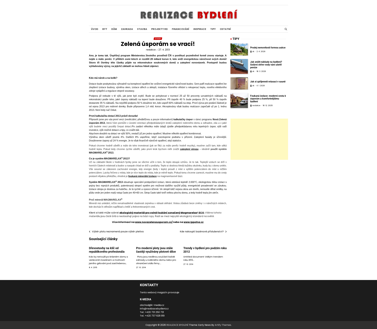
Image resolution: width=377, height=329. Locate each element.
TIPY (213, 29)
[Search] (286, 29)
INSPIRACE (199, 29)
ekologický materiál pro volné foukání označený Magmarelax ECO (161, 212)
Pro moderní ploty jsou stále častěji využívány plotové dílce (156, 249)
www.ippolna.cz (194, 222)
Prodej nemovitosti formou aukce (268, 47)
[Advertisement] (259, 139)
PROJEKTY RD (159, 29)
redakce (151, 49)
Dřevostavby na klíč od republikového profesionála (107, 249)
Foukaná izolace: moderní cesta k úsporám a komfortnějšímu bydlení (268, 98)
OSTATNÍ (225, 29)
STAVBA (142, 29)
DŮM (114, 29)
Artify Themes (223, 325)
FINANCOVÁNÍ (180, 29)
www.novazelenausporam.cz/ (154, 222)
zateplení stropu (189, 149)
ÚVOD (94, 29)
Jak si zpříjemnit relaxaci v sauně (268, 81)
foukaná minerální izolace (142, 176)
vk (253, 51)
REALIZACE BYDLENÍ (177, 325)
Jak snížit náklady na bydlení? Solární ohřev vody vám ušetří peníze (266, 64)
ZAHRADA (127, 29)
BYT (104, 29)
